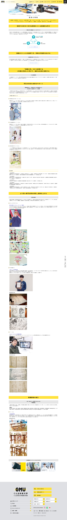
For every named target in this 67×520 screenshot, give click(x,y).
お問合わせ (47, 510)
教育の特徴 (16, 20)
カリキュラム (21, 20)
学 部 (38, 1)
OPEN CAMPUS (40, 488)
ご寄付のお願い (60, 1)
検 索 (65, 257)
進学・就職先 (49, 21)
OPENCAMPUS (65, 260)
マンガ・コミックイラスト (45, 20)
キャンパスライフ (47, 1)
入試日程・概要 (26, 20)
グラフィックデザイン (53, 20)
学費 (30, 20)
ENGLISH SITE (44, 512)
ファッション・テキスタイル (19, 21)
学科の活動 (39, 21)
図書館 (42, 510)
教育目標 (12, 20)
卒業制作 (35, 21)
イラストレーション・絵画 (36, 20)
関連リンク (39, 512)
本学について (32, 1)
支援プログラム (44, 21)
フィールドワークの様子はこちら (33, 46)
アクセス (36, 510)
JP (64, 4)
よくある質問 (54, 510)
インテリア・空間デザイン (28, 21)
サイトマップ (35, 512)
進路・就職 (54, 1)
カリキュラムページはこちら (33, 62)
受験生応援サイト (65, 264)
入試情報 (42, 1)
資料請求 (39, 495)
